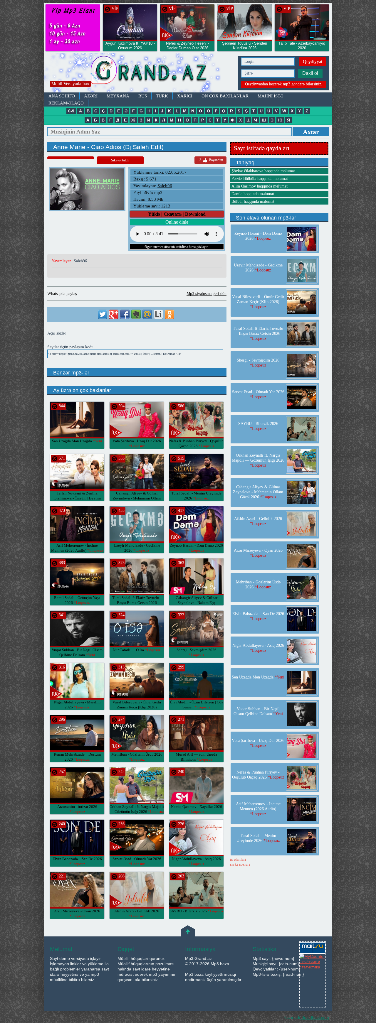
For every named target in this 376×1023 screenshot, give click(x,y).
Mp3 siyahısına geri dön (206, 293)
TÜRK (162, 96)
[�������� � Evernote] (136, 314)
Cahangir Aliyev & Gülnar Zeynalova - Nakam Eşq (196, 602)
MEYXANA (118, 96)
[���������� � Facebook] (125, 314)
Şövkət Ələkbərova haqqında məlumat (263, 171)
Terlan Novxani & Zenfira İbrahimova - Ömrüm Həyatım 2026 (77, 498)
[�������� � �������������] (169, 314)
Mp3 (139, 72)
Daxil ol (310, 73)
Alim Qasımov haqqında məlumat (259, 186)
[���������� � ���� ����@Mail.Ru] (147, 314)
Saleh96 (164, 185)
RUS (142, 96)
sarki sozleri (240, 864)
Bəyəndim (211, 160)
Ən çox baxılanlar (225, 96)
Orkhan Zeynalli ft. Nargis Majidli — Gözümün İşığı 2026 (258, 460)
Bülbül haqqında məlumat (252, 201)
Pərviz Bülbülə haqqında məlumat (259, 178)
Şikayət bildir (120, 160)
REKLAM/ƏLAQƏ (66, 103)
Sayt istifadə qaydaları (261, 148)
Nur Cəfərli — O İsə (137, 650)
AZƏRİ (91, 96)
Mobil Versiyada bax (70, 83)
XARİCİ (184, 96)
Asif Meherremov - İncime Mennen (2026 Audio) (258, 809)
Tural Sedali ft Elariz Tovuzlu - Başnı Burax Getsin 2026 (136, 602)
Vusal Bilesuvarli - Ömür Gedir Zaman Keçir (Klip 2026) (137, 707)
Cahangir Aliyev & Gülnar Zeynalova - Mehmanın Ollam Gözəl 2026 (137, 498)
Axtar (311, 132)
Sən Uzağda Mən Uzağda (77, 441)
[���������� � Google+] (113, 314)
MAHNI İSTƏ (270, 96)
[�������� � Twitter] (102, 314)
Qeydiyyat (312, 61)
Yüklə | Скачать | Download (177, 214)
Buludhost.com (315, 1017)
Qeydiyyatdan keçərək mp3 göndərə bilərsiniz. (283, 84)
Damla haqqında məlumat (252, 194)
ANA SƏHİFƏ (61, 96)
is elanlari (238, 859)
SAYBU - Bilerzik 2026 (196, 911)
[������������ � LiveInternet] (158, 314)
